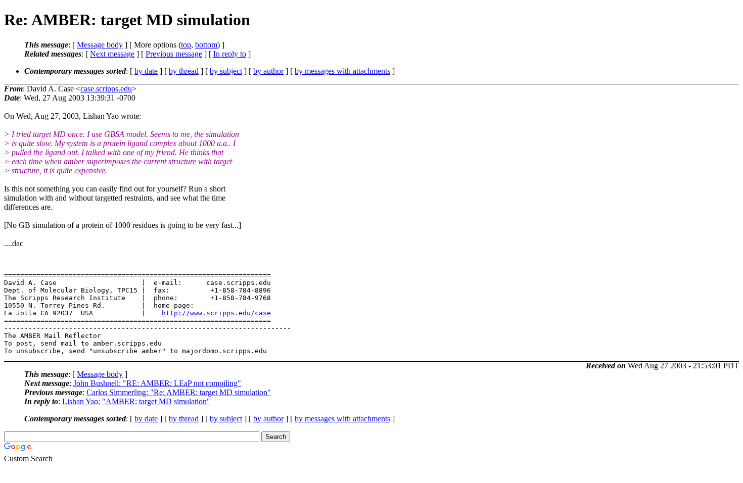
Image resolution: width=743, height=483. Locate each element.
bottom (206, 44)
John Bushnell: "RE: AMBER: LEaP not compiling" (157, 383)
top (186, 44)
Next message (112, 54)
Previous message (174, 54)
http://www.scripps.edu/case (216, 313)
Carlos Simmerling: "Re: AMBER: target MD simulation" (178, 392)
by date (146, 71)
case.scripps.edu (106, 88)
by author (268, 71)
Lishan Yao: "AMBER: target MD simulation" (136, 401)
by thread (184, 71)
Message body (100, 44)
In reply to (229, 54)
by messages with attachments (342, 71)
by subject (226, 71)
